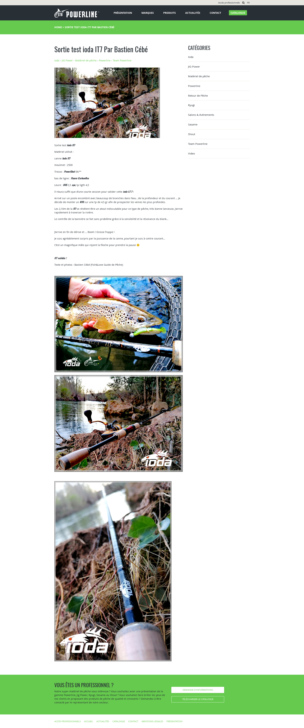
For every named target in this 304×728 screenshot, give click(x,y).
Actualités (192, 12)
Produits (169, 12)
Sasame (192, 124)
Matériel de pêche (86, 60)
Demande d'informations (198, 689)
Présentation (123, 12)
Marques (147, 12)
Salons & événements (201, 114)
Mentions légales (152, 721)
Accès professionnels (229, 2)
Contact (215, 12)
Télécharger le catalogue (197, 699)
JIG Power (67, 60)
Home (58, 27)
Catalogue (238, 12)
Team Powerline (122, 60)
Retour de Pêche (198, 95)
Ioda (56, 60)
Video (191, 153)
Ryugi (191, 105)
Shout (191, 134)
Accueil (88, 721)
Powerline (104, 60)
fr (248, 2)
